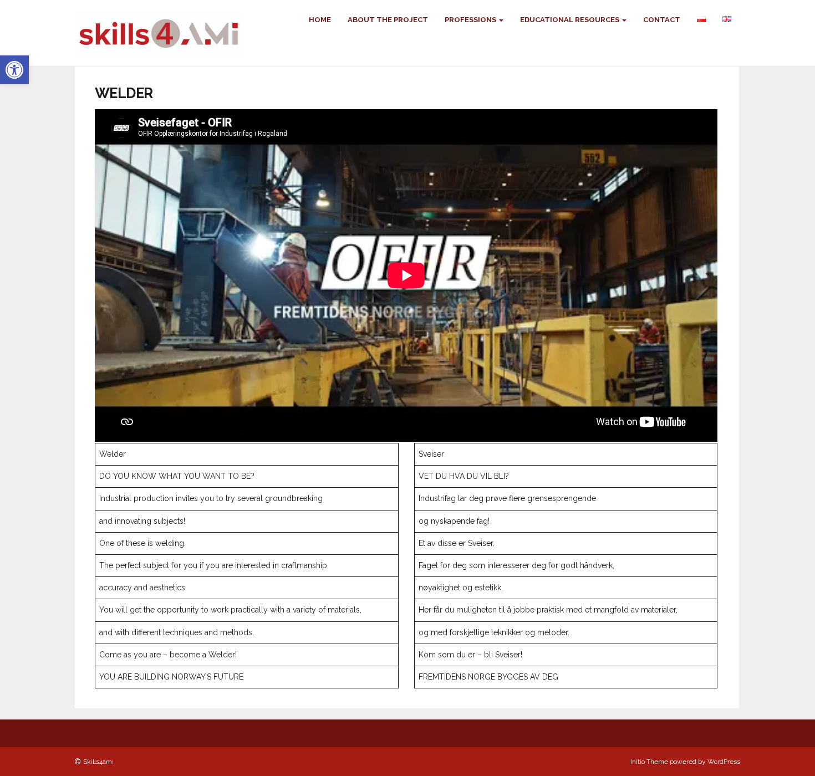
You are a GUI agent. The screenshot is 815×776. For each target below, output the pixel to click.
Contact (661, 20)
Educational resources (570, 20)
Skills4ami (98, 761)
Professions (471, 20)
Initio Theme (649, 761)
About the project (388, 20)
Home (320, 20)
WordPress (723, 761)
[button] (14, 69)
